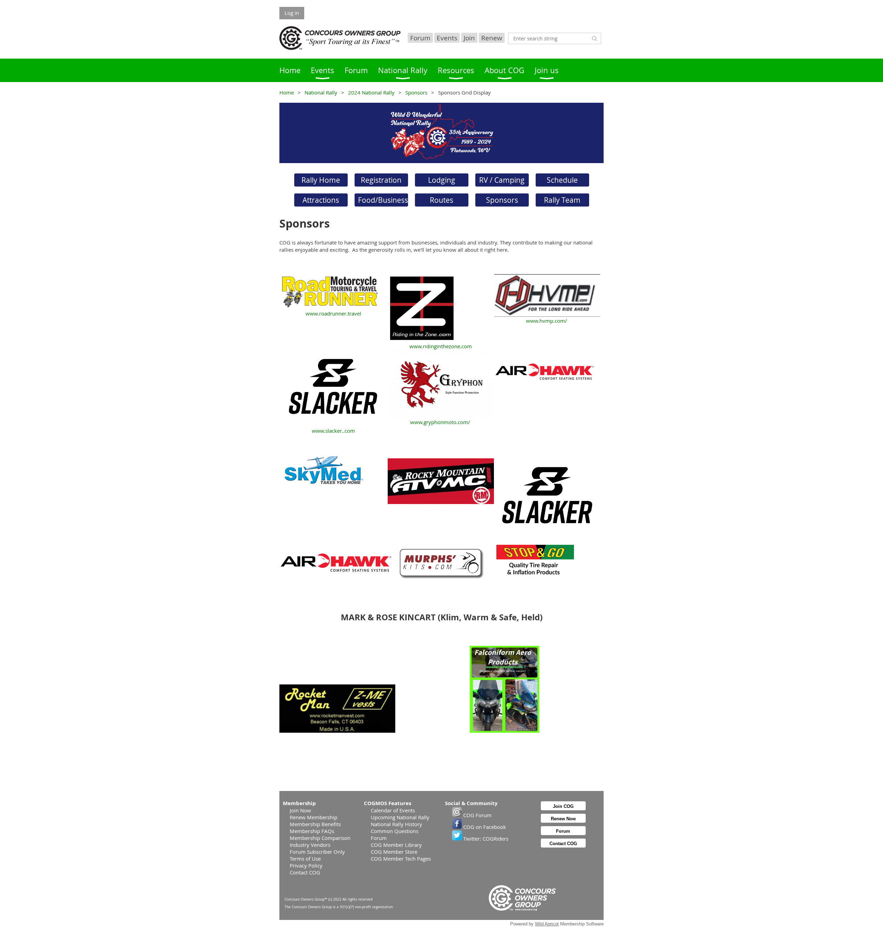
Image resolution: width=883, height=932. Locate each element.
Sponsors (416, 92)
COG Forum (477, 815)
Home (286, 92)
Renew (491, 37)
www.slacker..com (333, 430)
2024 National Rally (371, 92)
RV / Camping (502, 180)
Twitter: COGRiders (485, 838)
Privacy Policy (306, 865)
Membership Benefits (315, 824)
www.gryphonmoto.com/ (440, 422)
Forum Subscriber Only (317, 851)
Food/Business (383, 200)
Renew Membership (313, 817)
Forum (420, 37)
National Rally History (396, 824)
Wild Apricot (547, 923)
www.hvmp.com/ (546, 320)
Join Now (300, 810)
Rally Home (320, 180)
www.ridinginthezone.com (440, 346)
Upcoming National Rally (400, 817)
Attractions (320, 200)
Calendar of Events (393, 810)
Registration (381, 180)
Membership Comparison (320, 837)
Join (469, 37)
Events (447, 37)
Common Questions (394, 831)
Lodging (441, 180)
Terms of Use (305, 858)
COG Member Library (396, 844)
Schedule (562, 180)
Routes (441, 200)
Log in (292, 12)
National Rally (321, 92)
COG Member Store (394, 851)
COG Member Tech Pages (401, 858)
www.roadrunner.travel (334, 313)
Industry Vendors (310, 844)
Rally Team (562, 200)
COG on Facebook (484, 826)
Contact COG (305, 872)
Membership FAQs (312, 831)
